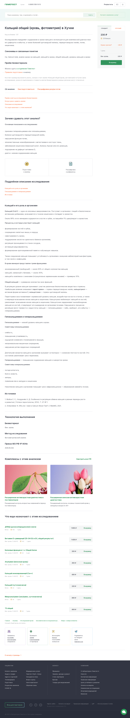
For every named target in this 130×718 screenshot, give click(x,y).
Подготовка (9, 682)
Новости (83, 674)
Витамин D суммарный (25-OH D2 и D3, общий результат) (29, 538)
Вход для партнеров (14, 705)
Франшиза (56, 671)
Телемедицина (10, 679)
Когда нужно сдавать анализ (15, 101)
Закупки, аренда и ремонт (61, 674)
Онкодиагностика (32, 677)
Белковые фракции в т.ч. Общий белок (21, 550)
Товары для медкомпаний (61, 682)
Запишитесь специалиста (11, 638)
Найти (90, 15)
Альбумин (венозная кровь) (16, 562)
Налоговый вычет (32, 682)
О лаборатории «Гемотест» (90, 671)
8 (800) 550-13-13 (35, 4)
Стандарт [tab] (104, 28)
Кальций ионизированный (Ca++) (19, 573)
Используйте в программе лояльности (56, 638)
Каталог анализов (11, 671)
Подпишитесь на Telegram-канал (78, 638)
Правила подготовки (13, 72)
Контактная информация (89, 677)
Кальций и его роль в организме (16, 188)
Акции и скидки (10, 674)
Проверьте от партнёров (34, 638)
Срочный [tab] (118, 28)
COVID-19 (8, 688)
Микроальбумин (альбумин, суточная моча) (23, 597)
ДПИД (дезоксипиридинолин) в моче (20, 527)
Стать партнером (58, 677)
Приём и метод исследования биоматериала (21, 98)
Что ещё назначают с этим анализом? (18, 107)
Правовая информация (88, 679)
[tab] (111, 45)
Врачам (55, 679)
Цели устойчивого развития (90, 682)
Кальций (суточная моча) (15, 585)
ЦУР (93, 704)
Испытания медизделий (88, 691)
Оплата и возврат (64, 704)
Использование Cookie (105, 704)
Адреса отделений (11, 677)
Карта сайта (51, 704)
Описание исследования (13, 104)
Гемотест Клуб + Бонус (33, 674)
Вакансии (84, 694)
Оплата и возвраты (87, 685)
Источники (8, 195)
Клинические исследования (90, 688)
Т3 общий (9, 608)
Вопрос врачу (30, 679)
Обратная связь (31, 685)
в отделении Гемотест (26, 69)
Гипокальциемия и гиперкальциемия (18, 191)
